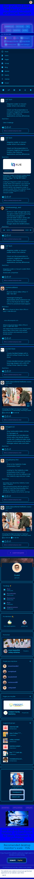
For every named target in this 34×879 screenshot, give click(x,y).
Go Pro (25, 30)
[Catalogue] (18, 44)
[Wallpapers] (21, 38)
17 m (6, 462)
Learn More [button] (20, 873)
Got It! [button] (4, 875)
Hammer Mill (14, 727)
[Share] (10, 127)
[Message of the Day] (5, 41)
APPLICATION (17, 808)
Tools (9, 30)
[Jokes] (14, 38)
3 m (6, 140)
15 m (6, 385)
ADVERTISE (5, 808)
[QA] (6, 44)
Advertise (17, 30)
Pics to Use (19, 26)
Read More (5, 119)
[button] (30, 2)
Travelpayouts (17, 792)
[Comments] (8, 127)
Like (3, 127)
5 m (6, 248)
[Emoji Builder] (20, 41)
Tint (27, 26)
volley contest (15, 739)
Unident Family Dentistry (14, 713)
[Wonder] (5, 127)
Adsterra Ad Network (18, 797)
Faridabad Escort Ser (16, 759)
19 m (6, 510)
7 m (6, 351)
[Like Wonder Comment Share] (6, 127)
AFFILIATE (29, 808)
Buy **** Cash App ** (16, 752)
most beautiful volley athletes (14, 651)
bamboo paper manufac (16, 746)
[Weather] (5, 38)
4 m (6, 209)
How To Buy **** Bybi (16, 733)
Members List (9, 26)
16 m (6, 429)
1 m (6, 101)
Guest (17, 575)
